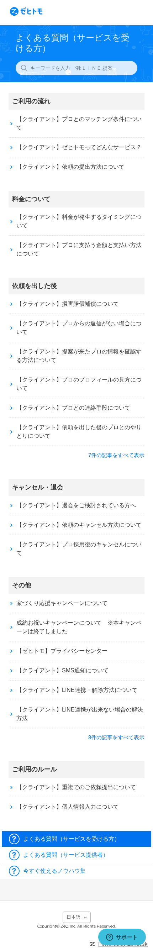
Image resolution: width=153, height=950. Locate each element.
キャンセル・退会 (37, 487)
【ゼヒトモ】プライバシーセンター (61, 651)
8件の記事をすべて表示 (116, 737)
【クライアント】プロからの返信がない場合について (79, 327)
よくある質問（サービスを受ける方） (71, 839)
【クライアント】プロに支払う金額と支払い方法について (79, 249)
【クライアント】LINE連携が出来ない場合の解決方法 (79, 714)
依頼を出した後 (34, 285)
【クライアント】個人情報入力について (67, 807)
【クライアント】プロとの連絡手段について (73, 408)
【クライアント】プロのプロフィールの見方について (79, 384)
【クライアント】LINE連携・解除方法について (76, 690)
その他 (21, 585)
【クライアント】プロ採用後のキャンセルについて (79, 548)
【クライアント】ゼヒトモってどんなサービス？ (79, 147)
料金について (31, 199)
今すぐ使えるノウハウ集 (54, 871)
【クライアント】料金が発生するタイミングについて (79, 221)
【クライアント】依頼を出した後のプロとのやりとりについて (79, 431)
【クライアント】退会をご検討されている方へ (76, 505)
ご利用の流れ (31, 101)
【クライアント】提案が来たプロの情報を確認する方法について (79, 355)
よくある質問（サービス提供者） (66, 855)
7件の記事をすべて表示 (116, 455)
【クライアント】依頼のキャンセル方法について (79, 525)
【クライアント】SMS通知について (62, 670)
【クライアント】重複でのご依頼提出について (76, 787)
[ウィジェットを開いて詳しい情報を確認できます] (122, 937)
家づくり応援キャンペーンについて (61, 603)
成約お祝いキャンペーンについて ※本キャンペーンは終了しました (79, 627)
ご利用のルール (34, 769)
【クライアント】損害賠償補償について (67, 304)
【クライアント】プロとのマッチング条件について (79, 123)
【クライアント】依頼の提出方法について (70, 167)
